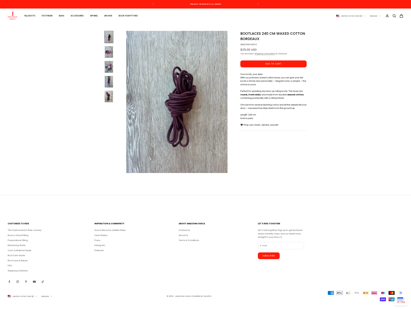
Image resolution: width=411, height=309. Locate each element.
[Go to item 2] (108, 52)
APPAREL (94, 15)
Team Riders (101, 235)
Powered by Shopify (202, 296)
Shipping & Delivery (18, 270)
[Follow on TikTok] (42, 281)
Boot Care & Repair (18, 260)
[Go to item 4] (108, 82)
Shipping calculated (264, 53)
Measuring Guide (17, 245)
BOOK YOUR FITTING (128, 15)
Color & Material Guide (19, 250)
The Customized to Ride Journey (24, 230)
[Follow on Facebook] (9, 281)
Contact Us (184, 230)
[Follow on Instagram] (17, 281)
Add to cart (273, 64)
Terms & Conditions (189, 240)
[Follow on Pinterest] (26, 281)
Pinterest (99, 250)
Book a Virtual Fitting (18, 235)
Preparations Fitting (18, 240)
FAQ (10, 265)
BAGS (61, 15)
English (373, 16)
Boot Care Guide (16, 255)
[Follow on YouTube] (34, 281)
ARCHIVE (108, 15)
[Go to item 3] (108, 67)
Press (97, 240)
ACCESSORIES (77, 15)
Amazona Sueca (248, 44)
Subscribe (268, 255)
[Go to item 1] (108, 37)
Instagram (99, 245)
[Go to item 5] (108, 96)
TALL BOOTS (29, 15)
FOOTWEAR (47, 15)
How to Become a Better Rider (110, 230)
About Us (183, 235)
